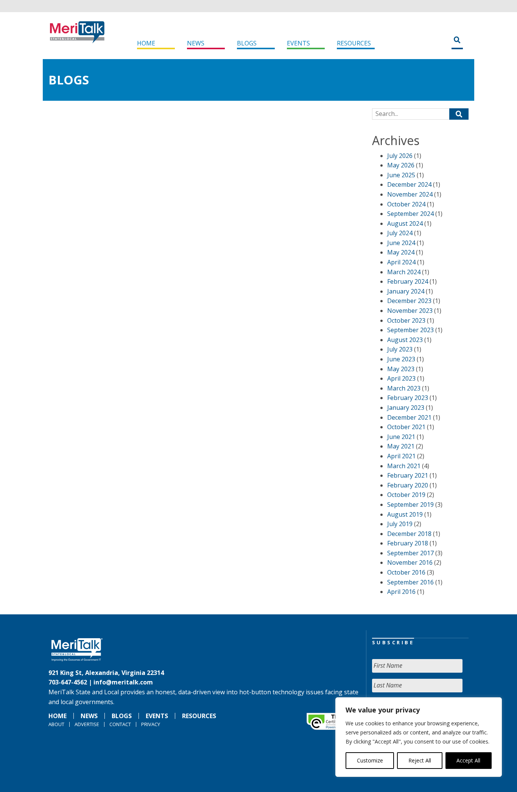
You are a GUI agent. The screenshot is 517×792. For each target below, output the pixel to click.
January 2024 (405, 291)
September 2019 (410, 504)
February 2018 (407, 543)
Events (298, 43)
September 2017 (410, 553)
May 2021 (400, 446)
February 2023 (407, 398)
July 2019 (400, 524)
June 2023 (401, 359)
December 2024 (409, 184)
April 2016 (401, 591)
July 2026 (400, 156)
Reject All (419, 760)
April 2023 (401, 378)
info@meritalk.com (123, 682)
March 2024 (403, 272)
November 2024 (410, 194)
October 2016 (406, 572)
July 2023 (400, 349)
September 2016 (410, 582)
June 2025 (401, 175)
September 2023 (410, 330)
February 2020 (407, 485)
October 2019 (406, 495)
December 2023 (409, 301)
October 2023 (406, 320)
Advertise (87, 724)
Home (146, 43)
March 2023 (403, 388)
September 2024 (410, 213)
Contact (120, 724)
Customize (370, 760)
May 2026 (400, 165)
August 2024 (405, 223)
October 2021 (406, 427)
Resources (354, 43)
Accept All (468, 760)
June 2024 (401, 243)
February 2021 (407, 475)
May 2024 (400, 252)
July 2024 (400, 233)
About (56, 724)
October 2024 (406, 204)
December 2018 (409, 534)
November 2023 (410, 310)
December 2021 (409, 417)
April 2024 (401, 262)
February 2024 (407, 281)
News (195, 43)
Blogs (247, 43)
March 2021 (403, 466)
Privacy (150, 724)
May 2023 (400, 369)
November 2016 (410, 562)
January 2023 (405, 407)
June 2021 (401, 437)
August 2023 (405, 340)
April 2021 (401, 456)
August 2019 (405, 514)
